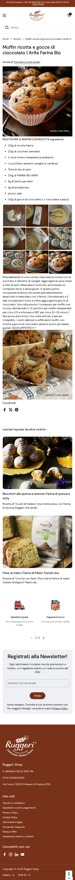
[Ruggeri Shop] (36, 15)
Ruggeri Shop (31, 869)
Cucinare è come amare (27, 62)
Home (6, 38)
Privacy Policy (60, 708)
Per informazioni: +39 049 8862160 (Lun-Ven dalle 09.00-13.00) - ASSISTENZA (37, 3)
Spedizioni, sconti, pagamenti (19, 807)
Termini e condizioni (14, 803)
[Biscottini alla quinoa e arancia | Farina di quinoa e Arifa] (37, 462)
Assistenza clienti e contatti (18, 836)
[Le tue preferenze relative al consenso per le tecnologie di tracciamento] (69, 874)
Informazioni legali (12, 822)
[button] (68, 15)
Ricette (17, 38)
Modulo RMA (10, 831)
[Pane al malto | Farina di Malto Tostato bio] (37, 541)
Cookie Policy (10, 817)
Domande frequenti (14, 827)
